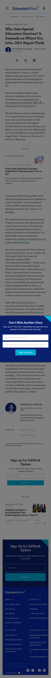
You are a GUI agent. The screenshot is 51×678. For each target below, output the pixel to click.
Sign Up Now (25, 352)
